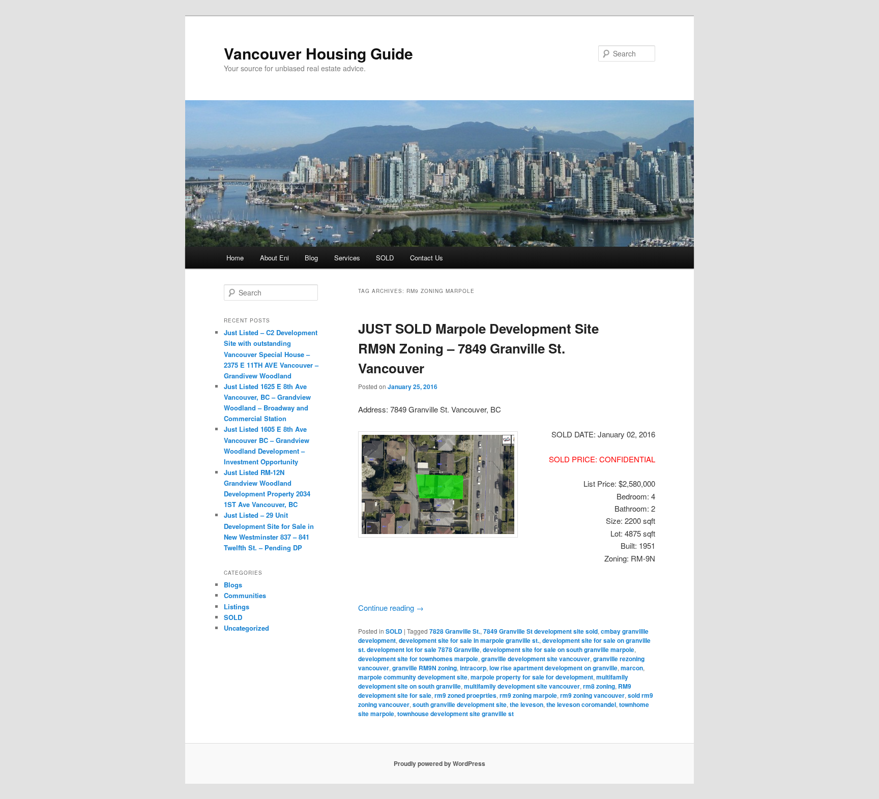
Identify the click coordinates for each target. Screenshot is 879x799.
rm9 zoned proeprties (465, 695)
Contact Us (426, 257)
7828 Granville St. (454, 631)
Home (235, 257)
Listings (236, 606)
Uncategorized (246, 628)
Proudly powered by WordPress (439, 763)
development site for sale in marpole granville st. (469, 640)
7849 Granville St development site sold (540, 631)
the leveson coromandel (581, 704)
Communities (245, 595)
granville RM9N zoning (424, 667)
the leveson (526, 704)
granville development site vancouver (535, 658)
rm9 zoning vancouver (592, 695)
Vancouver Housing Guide (318, 53)
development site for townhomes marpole (418, 658)
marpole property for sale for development (532, 677)
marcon (632, 667)
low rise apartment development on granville (553, 667)
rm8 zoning (599, 686)
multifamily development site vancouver (522, 686)
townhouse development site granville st (455, 713)
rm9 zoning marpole (528, 695)
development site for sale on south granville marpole (558, 649)
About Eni (274, 257)
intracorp (473, 667)
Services (347, 257)
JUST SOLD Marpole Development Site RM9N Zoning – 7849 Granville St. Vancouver (478, 348)
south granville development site (460, 704)
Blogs (233, 584)
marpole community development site (412, 677)
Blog (311, 257)
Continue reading (391, 607)
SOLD (385, 257)
